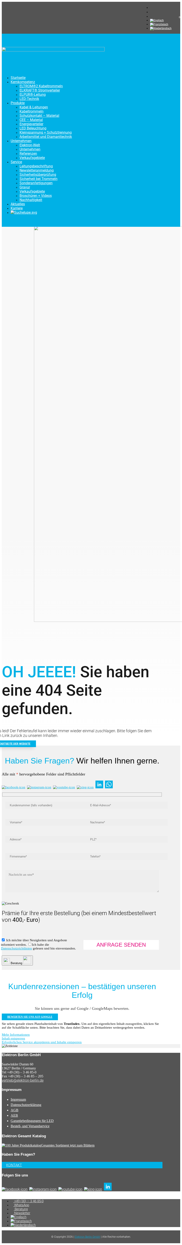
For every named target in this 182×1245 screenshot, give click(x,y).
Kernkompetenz (23, 82)
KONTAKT (14, 1165)
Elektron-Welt (30, 145)
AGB (14, 1110)
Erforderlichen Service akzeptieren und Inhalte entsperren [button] (42, 1042)
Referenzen (28, 153)
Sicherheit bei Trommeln (38, 179)
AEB (14, 1115)
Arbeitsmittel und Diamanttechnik (46, 137)
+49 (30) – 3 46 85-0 (28, 1201)
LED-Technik (29, 99)
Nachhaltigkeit (31, 200)
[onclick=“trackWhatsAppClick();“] (152, 12)
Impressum (18, 1099)
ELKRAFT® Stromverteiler (40, 90)
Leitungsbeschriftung (36, 166)
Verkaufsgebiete (32, 158)
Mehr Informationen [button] (16, 1034)
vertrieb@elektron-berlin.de (23, 1080)
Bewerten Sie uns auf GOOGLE (29, 1016)
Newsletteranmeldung (37, 170)
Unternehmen (21, 141)
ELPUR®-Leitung (33, 94)
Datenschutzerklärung (26, 1105)
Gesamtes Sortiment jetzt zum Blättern (68, 1145)
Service (16, 162)
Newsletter (21, 1213)
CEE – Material (31, 120)
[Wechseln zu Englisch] (157, 20)
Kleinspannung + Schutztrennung (46, 132)
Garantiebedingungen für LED (32, 1121)
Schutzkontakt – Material (39, 116)
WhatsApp (21, 1205)
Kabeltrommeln (32, 111)
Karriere (17, 208)
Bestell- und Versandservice (30, 1126)
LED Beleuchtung (33, 128)
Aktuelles (18, 204)
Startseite (18, 78)
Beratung (21, 1209)
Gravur (25, 187)
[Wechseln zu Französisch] (159, 24)
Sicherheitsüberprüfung (38, 174)
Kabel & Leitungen (34, 107)
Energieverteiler (31, 124)
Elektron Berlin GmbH (87, 1236)
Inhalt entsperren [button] (13, 1038)
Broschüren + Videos (36, 196)
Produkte (18, 103)
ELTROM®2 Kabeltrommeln (41, 86)
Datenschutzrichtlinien (16, 948)
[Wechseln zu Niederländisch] (161, 28)
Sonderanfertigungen (36, 183)
